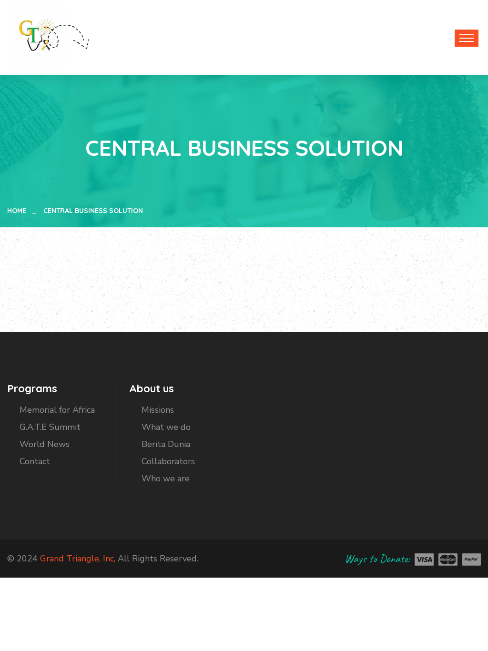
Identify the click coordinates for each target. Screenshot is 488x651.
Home (18, 210)
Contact (35, 461)
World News (45, 444)
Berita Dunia (166, 444)
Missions (158, 410)
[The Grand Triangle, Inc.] (37, 35)
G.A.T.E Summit (50, 427)
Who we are (166, 478)
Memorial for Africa (57, 410)
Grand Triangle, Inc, (77, 558)
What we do (166, 427)
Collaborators (168, 461)
